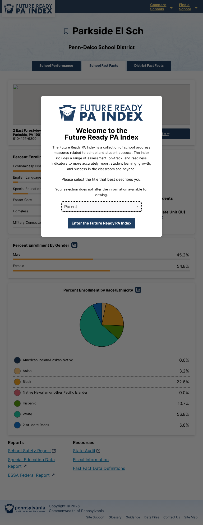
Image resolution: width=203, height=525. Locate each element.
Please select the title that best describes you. (101, 179)
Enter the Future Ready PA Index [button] (101, 223)
